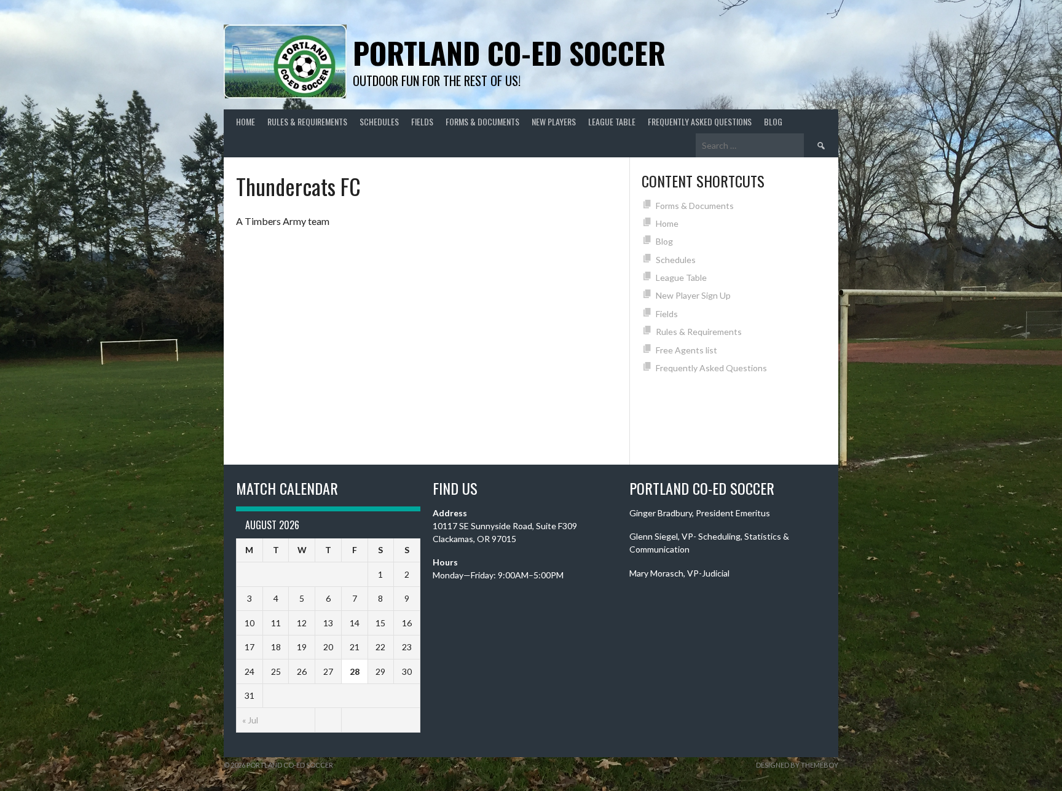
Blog (773, 121)
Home (245, 121)
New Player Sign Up (693, 295)
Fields (422, 121)
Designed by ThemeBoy (797, 765)
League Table (611, 121)
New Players (554, 121)
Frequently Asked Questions (700, 121)
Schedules (379, 121)
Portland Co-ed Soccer (509, 52)
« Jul (250, 720)
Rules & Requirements (307, 121)
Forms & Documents (482, 121)
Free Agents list (686, 350)
